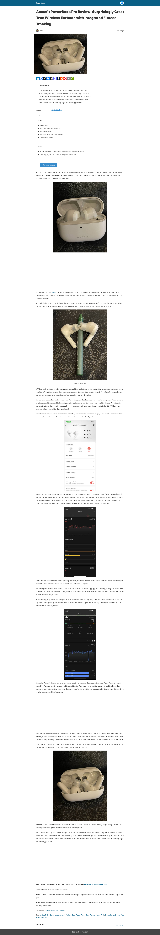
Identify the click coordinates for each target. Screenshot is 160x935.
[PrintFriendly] (72, 79)
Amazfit (54, 292)
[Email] (69, 79)
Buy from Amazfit (49, 165)
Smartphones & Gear (112, 915)
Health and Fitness (58, 910)
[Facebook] (41, 79)
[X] (44, 79)
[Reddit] (62, 79)
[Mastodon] (55, 79)
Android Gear (70, 915)
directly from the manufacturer (95, 884)
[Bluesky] (48, 79)
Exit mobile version (80, 932)
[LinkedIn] (38, 79)
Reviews (48, 910)
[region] (80, 271)
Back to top (120, 925)
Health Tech (100, 915)
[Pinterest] (65, 79)
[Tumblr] (58, 79)
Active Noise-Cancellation (49, 915)
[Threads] (51, 79)
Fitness (92, 915)
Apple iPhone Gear (82, 915)
